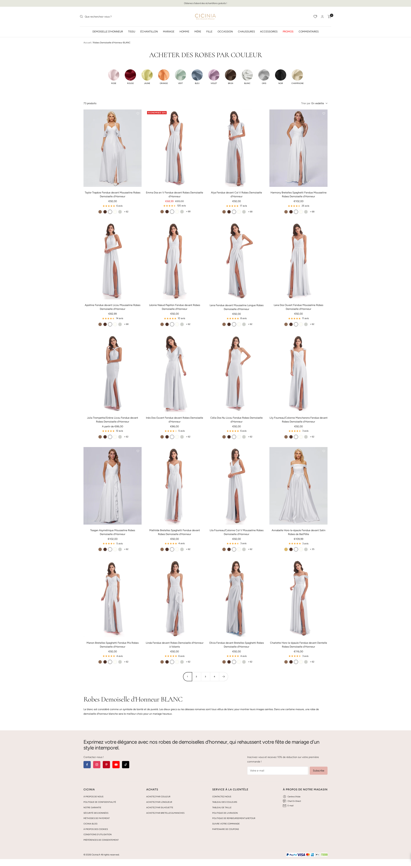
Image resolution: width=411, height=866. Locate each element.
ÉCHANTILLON (149, 31)
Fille (209, 31)
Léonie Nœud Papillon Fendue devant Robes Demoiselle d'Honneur (174, 307)
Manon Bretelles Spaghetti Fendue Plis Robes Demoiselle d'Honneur (113, 644)
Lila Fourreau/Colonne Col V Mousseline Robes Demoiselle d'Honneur (236, 532)
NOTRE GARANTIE (92, 807)
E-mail (290, 805)
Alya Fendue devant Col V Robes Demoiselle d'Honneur (236, 194)
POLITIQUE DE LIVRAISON (225, 813)
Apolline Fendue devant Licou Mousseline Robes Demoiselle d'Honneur (112, 307)
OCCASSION (225, 31)
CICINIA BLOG (90, 823)
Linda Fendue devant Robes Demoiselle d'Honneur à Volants (174, 644)
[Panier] (329, 16)
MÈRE (197, 31)
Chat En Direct (294, 801)
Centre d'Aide (294, 796)
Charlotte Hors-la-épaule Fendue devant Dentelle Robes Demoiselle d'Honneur (298, 644)
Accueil (87, 42)
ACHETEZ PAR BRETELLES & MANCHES (165, 813)
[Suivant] (223, 676)
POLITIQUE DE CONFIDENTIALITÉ (99, 802)
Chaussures (246, 31)
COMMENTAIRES (309, 31)
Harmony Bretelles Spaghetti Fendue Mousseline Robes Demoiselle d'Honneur (299, 194)
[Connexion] (322, 16)
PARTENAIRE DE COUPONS (225, 829)
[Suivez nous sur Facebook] (87, 764)
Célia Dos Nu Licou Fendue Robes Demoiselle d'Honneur (236, 419)
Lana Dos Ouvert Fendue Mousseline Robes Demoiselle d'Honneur (298, 307)
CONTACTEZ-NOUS (221, 796)
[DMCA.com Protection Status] (324, 854)
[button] (113, 77)
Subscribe (318, 770)
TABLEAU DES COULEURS (224, 802)
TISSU (131, 31)
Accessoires (269, 31)
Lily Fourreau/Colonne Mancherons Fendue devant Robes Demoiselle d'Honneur (299, 419)
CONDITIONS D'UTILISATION (97, 834)
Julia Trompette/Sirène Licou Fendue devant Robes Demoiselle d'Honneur (112, 419)
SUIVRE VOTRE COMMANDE (226, 823)
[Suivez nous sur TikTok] (125, 764)
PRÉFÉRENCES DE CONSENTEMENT (101, 840)
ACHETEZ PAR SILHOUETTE (159, 807)
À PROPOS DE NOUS (93, 796)
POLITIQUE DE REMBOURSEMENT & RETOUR (233, 818)
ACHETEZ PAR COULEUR (158, 796)
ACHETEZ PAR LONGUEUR (159, 802)
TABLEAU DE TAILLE (222, 807)
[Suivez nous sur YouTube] (116, 764)
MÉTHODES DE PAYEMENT (96, 818)
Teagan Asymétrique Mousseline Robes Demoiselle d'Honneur (112, 532)
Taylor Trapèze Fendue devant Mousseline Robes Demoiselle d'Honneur (112, 194)
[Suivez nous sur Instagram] (96, 764)
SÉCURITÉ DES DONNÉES (95, 813)
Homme (184, 31)
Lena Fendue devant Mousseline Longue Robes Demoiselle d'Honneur (236, 307)
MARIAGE (168, 31)
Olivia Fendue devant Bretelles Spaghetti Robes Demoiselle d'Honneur (236, 644)
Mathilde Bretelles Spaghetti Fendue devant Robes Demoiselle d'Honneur (174, 532)
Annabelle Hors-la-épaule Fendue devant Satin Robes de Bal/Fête (298, 532)
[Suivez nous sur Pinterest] (106, 764)
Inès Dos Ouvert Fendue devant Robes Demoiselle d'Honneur (174, 419)
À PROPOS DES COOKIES (95, 829)
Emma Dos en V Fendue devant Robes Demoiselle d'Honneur (174, 194)
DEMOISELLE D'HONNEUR (107, 31)
